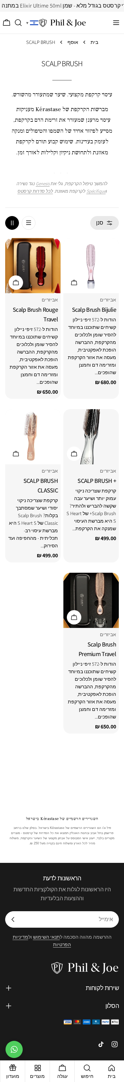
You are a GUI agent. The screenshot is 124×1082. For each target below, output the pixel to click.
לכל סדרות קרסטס (35, 191)
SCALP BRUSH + (97, 481)
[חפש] (18, 22)
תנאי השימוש (46, 937)
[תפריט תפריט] (116, 22)
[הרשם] (13, 919)
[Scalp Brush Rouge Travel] (33, 265)
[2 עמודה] (12, 223)
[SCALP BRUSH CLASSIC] (33, 436)
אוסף (73, 42)
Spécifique (96, 191)
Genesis (43, 184)
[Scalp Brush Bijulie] (91, 265)
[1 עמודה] (28, 223)
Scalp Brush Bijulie (94, 309)
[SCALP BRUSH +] (91, 436)
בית (94, 42)
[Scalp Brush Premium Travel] (91, 600)
